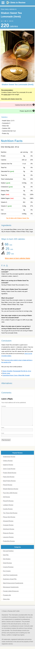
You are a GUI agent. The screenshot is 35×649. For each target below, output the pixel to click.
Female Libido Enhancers (11, 591)
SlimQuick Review (8, 529)
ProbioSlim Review (9, 541)
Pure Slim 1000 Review (10, 493)
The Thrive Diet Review (10, 513)
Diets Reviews (7, 563)
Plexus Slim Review (9, 517)
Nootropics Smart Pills (9, 579)
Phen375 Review (8, 501)
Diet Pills (5, 555)
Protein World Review (9, 472)
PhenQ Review (7, 485)
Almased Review (8, 521)
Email (2, 433)
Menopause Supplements (11, 587)
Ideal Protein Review (9, 481)
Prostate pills (7, 595)
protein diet (7, 94)
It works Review (8, 509)
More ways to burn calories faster (17, 258)
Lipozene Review (8, 537)
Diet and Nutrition (8, 551)
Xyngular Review (8, 525)
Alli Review (6, 497)
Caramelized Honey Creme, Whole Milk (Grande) (16, 375)
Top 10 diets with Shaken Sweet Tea (17, 218)
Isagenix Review (8, 464)
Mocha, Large (6, 373)
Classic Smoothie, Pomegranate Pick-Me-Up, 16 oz (16, 371)
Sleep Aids (6, 599)
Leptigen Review (8, 505)
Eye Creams (7, 571)
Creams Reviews (8, 567)
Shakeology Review (9, 456)
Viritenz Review (8, 460)
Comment (3, 406)
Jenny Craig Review (9, 468)
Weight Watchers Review (10, 489)
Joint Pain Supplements (10, 575)
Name (2, 427)
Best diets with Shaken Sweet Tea (11, 99)
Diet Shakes (6, 559)
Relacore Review (8, 533)
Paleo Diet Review (8, 476)
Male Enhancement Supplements (13, 583)
